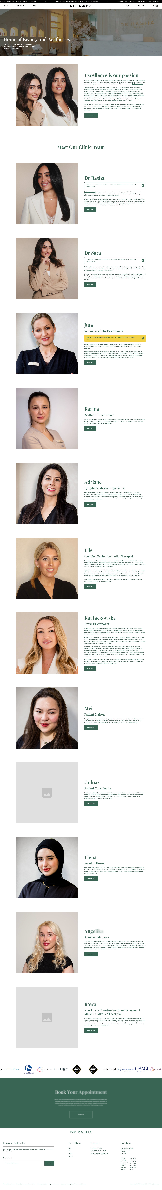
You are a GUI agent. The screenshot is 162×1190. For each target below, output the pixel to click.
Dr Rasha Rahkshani (89, 192)
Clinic (6, 6)
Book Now (141, 6)
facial (101, 278)
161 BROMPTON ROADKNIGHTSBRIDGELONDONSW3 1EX (127, 1151)
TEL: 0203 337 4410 (96, 1148)
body (133, 91)
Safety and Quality (42, 1184)
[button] (155, 6)
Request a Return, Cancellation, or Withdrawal (73, 1184)
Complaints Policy (30, 1184)
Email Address (7, 1158)
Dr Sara (86, 267)
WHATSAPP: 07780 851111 (98, 1151)
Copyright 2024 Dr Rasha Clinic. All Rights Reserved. (144, 1184)
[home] (81, 6)
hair (139, 91)
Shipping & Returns (54, 1184)
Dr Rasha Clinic (88, 80)
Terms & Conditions (8, 1184)
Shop (128, 6)
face (130, 91)
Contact (71, 1156)
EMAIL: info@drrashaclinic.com (99, 1153)
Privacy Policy (20, 1184)
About (70, 1153)
